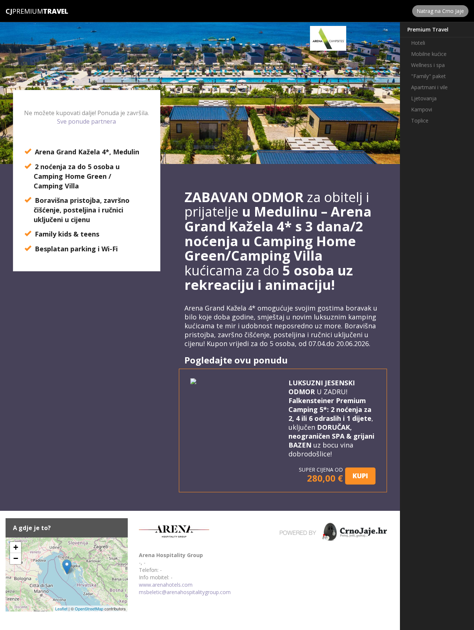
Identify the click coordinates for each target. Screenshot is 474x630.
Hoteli (418, 42)
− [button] (15, 558)
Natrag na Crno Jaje (440, 10)
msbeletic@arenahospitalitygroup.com (185, 592)
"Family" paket (428, 76)
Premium (24, 11)
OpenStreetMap (89, 608)
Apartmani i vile (429, 87)
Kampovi (421, 109)
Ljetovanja (424, 98)
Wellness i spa (428, 64)
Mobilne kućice (429, 53)
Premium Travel (427, 29)
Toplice (419, 120)
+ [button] (15, 547)
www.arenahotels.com (166, 584)
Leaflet (61, 608)
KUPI (360, 475)
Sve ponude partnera (86, 121)
